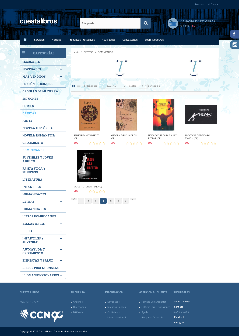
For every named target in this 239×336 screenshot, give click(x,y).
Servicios (39, 39)
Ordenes (78, 301)
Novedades (113, 301)
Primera (74, 199)
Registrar (199, 4)
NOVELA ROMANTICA (38, 135)
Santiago (178, 306)
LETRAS (28, 201)
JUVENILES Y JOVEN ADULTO (37, 159)
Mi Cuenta (213, 4)
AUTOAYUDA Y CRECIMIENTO (33, 251)
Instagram (179, 322)
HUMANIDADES (34, 194)
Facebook (179, 317)
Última (133, 199)
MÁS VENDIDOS (34, 76)
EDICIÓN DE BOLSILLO (38, 84)
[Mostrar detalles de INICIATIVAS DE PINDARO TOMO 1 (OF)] (201, 115)
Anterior (81, 201)
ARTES (27, 120)
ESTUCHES (30, 98)
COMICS (28, 106)
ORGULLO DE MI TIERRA (40, 91)
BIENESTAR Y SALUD (37, 260)
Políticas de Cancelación (154, 301)
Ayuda (145, 312)
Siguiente (126, 201)
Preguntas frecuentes (81, 39)
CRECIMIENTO (32, 142)
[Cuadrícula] (73, 86)
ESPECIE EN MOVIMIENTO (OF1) (87, 137)
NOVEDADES (31, 69)
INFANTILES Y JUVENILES (33, 240)
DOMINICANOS (33, 150)
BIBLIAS (28, 231)
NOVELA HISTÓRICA (37, 128)
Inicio (76, 52)
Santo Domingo (182, 301)
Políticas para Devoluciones (156, 307)
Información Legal (116, 317)
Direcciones (79, 307)
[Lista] (78, 86)
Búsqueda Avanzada (152, 317)
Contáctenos (130, 39)
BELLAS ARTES (33, 223)
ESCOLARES (31, 62)
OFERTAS (88, 52)
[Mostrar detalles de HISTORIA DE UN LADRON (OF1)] (126, 115)
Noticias (56, 39)
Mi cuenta (78, 312)
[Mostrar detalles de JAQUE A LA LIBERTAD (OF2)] (90, 166)
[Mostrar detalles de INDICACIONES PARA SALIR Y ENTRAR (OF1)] (164, 115)
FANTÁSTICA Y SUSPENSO (33, 170)
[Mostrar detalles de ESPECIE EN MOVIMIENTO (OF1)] (90, 115)
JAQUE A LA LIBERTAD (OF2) (88, 186)
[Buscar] (145, 23)
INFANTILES (31, 187)
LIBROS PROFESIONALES (40, 268)
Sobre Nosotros (154, 39)
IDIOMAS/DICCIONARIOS (40, 275)
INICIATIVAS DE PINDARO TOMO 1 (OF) (197, 137)
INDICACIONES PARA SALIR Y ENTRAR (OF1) (162, 137)
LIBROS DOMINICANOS (39, 216)
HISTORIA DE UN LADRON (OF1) (124, 137)
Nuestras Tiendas (116, 307)
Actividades (108, 39)
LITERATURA (32, 179)
